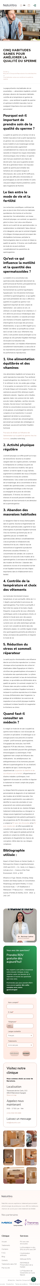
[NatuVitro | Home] (7, 1197)
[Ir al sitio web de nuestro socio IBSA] (18, 1222)
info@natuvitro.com (13, 1122)
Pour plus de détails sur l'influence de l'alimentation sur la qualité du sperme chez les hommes (19, 436)
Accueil (5, 72)
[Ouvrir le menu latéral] (35, 5)
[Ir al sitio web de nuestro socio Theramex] (31, 1222)
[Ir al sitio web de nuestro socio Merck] (7, 1222)
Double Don (10, 1284)
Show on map (11, 1095)
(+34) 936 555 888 (14, 1113)
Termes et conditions (21, 1284)
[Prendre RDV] (29, 5)
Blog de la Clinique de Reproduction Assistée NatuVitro (20, 73)
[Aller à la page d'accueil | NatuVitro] (10, 6)
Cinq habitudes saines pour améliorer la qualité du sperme (18, 78)
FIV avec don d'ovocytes (21, 823)
